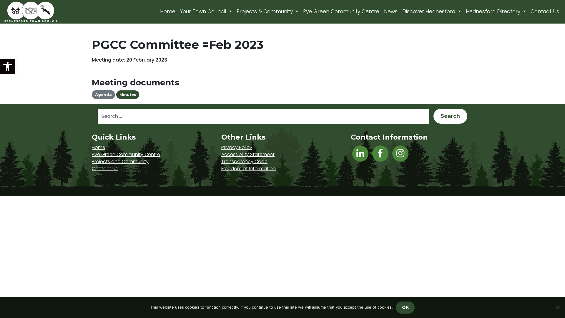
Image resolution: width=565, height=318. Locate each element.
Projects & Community (265, 11)
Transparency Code (244, 161)
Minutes (127, 94)
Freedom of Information (248, 168)
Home (167, 11)
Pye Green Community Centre (341, 11)
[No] (558, 307)
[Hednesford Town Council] (48, 11)
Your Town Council (203, 11)
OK (405, 307)
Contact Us (545, 11)
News (391, 11)
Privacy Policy (236, 147)
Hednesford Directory (494, 11)
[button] (7, 66)
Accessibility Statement (248, 154)
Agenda (103, 94)
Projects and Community (120, 161)
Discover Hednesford (429, 11)
